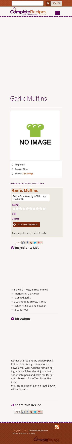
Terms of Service (19, 433)
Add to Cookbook (28, 224)
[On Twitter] (35, 242)
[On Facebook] (27, 242)
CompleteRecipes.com (38, 430)
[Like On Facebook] (23, 242)
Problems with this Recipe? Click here (27, 183)
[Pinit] (31, 242)
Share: (18, 242)
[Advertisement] (36, 56)
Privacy (32, 433)
